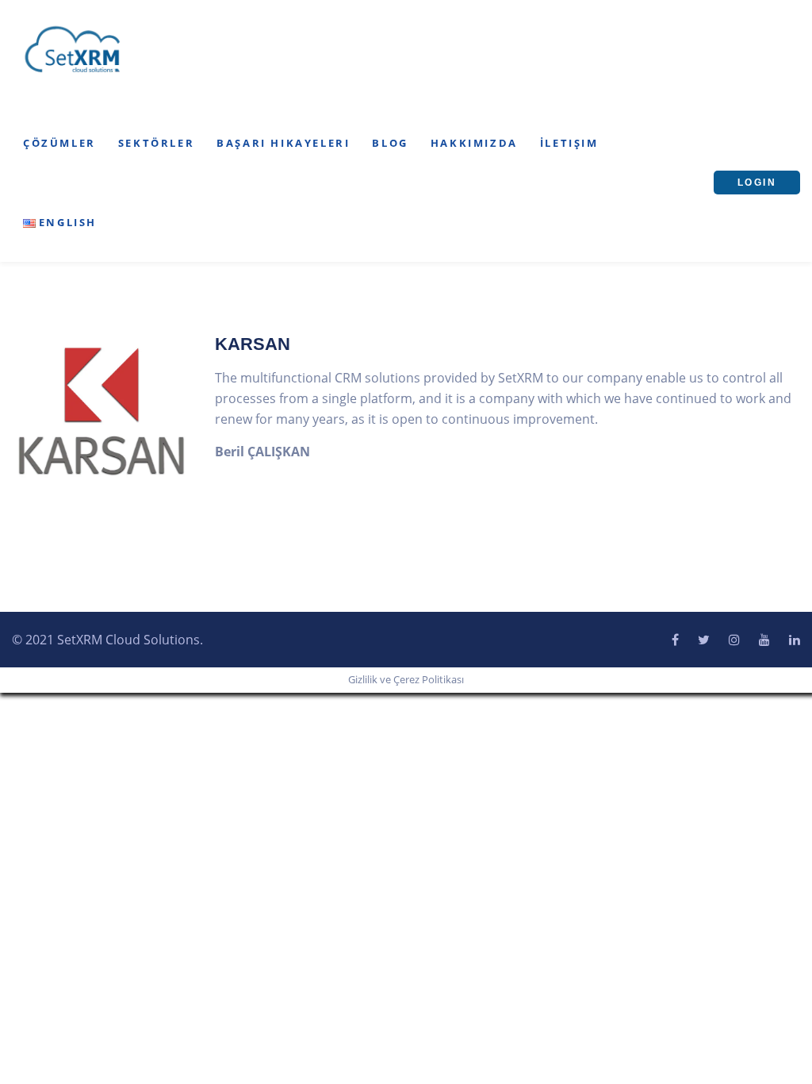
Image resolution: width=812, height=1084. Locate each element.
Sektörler (156, 143)
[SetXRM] (73, 50)
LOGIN (756, 182)
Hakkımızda (474, 143)
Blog (390, 143)
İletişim (569, 143)
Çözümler (59, 143)
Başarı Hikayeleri (283, 143)
